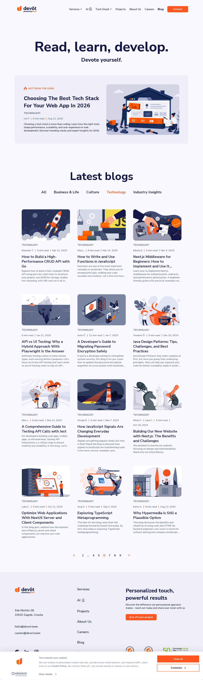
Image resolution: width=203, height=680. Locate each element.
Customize (176, 667)
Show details (45, 674)
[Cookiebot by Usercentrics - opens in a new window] (19, 674)
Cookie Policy (59, 666)
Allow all (178, 659)
